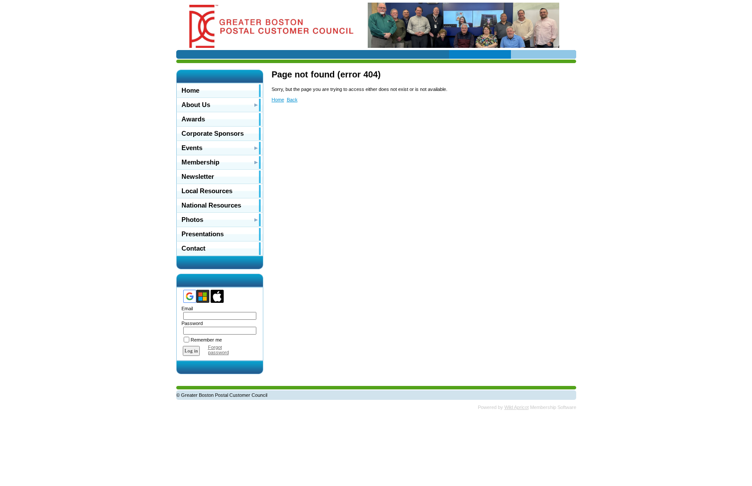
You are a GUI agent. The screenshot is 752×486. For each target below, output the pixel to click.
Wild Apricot (516, 407)
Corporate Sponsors (212, 133)
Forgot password (218, 350)
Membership (200, 162)
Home (190, 90)
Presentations (202, 234)
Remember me (206, 339)
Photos (192, 219)
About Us (195, 104)
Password (190, 323)
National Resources (211, 205)
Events (191, 147)
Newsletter (197, 176)
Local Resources (206, 191)
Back (292, 99)
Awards (193, 119)
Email (185, 308)
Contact (193, 248)
